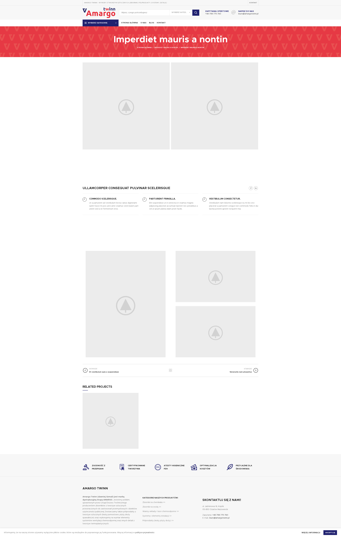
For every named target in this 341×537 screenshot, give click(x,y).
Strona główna (144, 47)
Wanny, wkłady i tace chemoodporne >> (161, 511)
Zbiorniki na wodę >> (152, 507)
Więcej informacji (311, 533)
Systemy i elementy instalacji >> (157, 516)
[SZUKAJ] (195, 13)
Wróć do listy (170, 370)
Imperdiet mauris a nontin (166, 47)
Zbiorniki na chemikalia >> (154, 502)
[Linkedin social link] (256, 188)
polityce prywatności (144, 533)
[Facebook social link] (251, 188)
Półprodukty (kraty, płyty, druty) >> (158, 521)
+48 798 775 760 (213, 14)
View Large (137, 395)
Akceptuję (330, 532)
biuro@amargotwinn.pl (248, 14)
